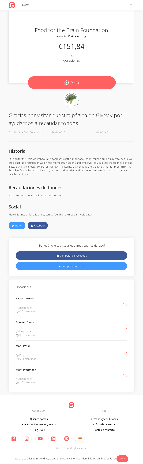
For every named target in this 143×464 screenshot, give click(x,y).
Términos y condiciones (104, 419)
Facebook (39, 225)
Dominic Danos (25, 322)
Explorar (24, 4)
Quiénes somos (39, 419)
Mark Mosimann (26, 369)
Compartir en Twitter (73, 266)
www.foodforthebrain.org (71, 36)
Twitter (18, 225)
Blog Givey (39, 429)
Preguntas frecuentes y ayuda (39, 424)
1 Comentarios (27, 382)
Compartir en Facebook (73, 255)
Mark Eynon (23, 346)
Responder (25, 307)
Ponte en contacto (104, 429)
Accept (122, 458)
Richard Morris (25, 298)
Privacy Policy (108, 458)
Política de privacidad (104, 424)
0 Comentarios (27, 311)
